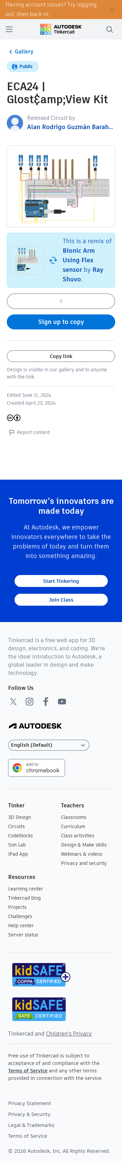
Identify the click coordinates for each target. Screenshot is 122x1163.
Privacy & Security (29, 1114)
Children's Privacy (69, 1034)
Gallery (24, 52)
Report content (33, 432)
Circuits (16, 826)
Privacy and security (84, 863)
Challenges (20, 916)
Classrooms (73, 817)
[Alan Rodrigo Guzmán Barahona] (15, 122)
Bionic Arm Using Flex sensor (79, 260)
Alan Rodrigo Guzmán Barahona (73, 127)
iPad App (18, 854)
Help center (21, 925)
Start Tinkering (61, 581)
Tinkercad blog (24, 898)
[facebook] (46, 701)
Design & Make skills (84, 844)
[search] (109, 29)
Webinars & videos (81, 854)
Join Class (61, 599)
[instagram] (29, 701)
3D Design (19, 817)
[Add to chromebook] (36, 767)
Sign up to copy (61, 321)
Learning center (25, 888)
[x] (13, 701)
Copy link (61, 356)
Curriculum (73, 826)
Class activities (77, 835)
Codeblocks (20, 835)
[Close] (112, 9)
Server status (23, 934)
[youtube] (62, 701)
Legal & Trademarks (31, 1125)
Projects (17, 907)
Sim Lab (17, 844)
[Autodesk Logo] (35, 726)
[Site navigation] (9, 29)
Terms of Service (27, 1070)
